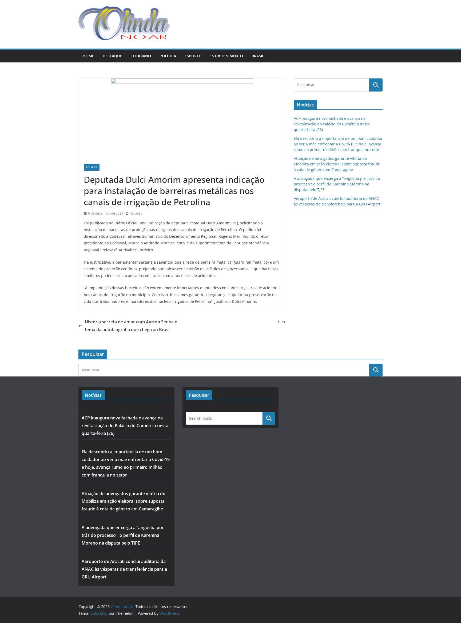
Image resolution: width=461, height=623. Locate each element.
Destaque (112, 55)
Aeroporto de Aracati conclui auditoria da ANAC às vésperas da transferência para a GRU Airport (124, 569)
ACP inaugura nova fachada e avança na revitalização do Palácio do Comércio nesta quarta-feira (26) (332, 124)
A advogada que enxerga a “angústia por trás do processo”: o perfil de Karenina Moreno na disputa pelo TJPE (337, 184)
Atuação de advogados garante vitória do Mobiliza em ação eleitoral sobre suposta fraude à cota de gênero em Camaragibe (337, 164)
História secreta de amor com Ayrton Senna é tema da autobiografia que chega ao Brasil (131, 325)
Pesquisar (269, 418)
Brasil (258, 55)
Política (168, 55)
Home (88, 55)
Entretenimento (226, 55)
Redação (136, 213)
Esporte (193, 55)
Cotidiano (140, 55)
